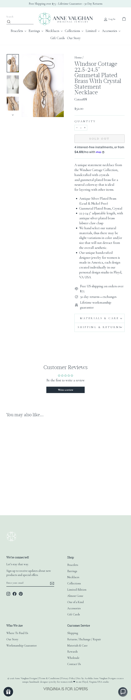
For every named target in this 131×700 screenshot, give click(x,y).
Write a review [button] (65, 389)
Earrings (35, 31)
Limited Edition (76, 589)
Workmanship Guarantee (21, 645)
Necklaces (53, 31)
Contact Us (74, 664)
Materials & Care (99, 318)
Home (78, 57)
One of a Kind (75, 602)
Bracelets (17, 31)
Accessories (110, 31)
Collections (73, 31)
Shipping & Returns (99, 327)
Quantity (85, 121)
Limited (91, 31)
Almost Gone (75, 596)
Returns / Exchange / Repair (84, 639)
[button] (122, 691)
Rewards (72, 651)
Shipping (72, 633)
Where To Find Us (17, 633)
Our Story (74, 38)
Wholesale (73, 658)
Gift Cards (57, 38)
